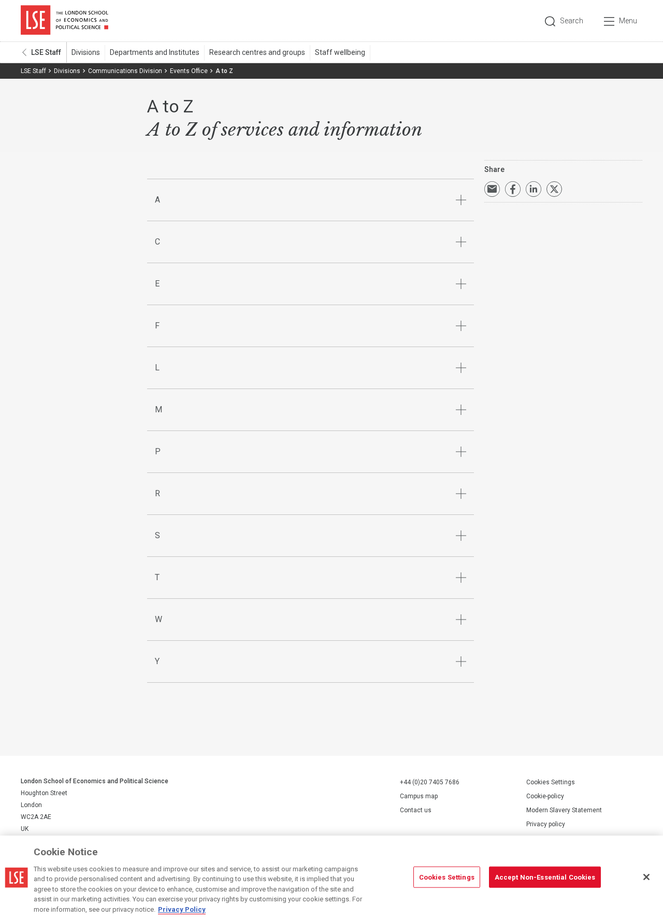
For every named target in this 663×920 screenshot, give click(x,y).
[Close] (646, 877)
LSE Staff (46, 52)
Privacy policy (545, 824)
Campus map (419, 796)
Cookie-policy (545, 796)
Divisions (85, 52)
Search (571, 21)
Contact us (415, 810)
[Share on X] (554, 189)
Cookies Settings (550, 782)
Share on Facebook (513, 189)
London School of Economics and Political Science (64, 20)
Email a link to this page (492, 189)
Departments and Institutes (154, 52)
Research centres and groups (257, 52)
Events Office (189, 71)
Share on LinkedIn (533, 189)
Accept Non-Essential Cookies (545, 877)
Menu (628, 21)
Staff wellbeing (340, 52)
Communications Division (125, 71)
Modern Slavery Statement (564, 810)
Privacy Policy (182, 909)
